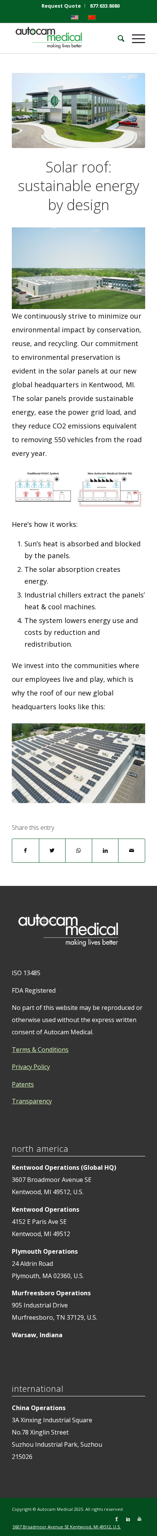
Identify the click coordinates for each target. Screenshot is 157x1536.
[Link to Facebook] (116, 1519)
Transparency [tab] (32, 1101)
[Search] (113, 38)
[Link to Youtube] (139, 1519)
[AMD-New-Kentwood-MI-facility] (78, 110)
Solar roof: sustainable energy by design (78, 185)
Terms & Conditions (40, 1049)
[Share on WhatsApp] (79, 850)
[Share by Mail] (132, 850)
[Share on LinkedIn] (105, 850)
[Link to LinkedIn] (128, 1519)
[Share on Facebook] (25, 850)
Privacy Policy (31, 1067)
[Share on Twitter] (52, 850)
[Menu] (134, 38)
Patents (23, 1084)
